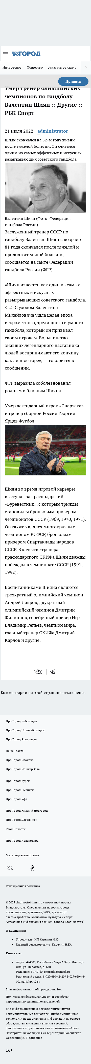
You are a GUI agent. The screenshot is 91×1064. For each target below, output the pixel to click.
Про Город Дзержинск (21, 820)
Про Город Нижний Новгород (27, 810)
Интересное (12, 67)
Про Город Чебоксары (21, 721)
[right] (86, 67)
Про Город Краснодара (22, 840)
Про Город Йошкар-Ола (23, 769)
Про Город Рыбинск (20, 790)
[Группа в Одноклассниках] (32, 868)
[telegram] (54, 671)
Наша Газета (15, 751)
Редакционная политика (23, 886)
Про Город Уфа (16, 799)
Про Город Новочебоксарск (25, 730)
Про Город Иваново (20, 760)
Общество (35, 67)
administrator (52, 131)
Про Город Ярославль (21, 739)
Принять (73, 81)
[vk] (38, 671)
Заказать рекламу (62, 67)
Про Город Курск (18, 781)
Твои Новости (16, 829)
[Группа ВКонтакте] (9, 868)
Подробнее (34, 1038)
